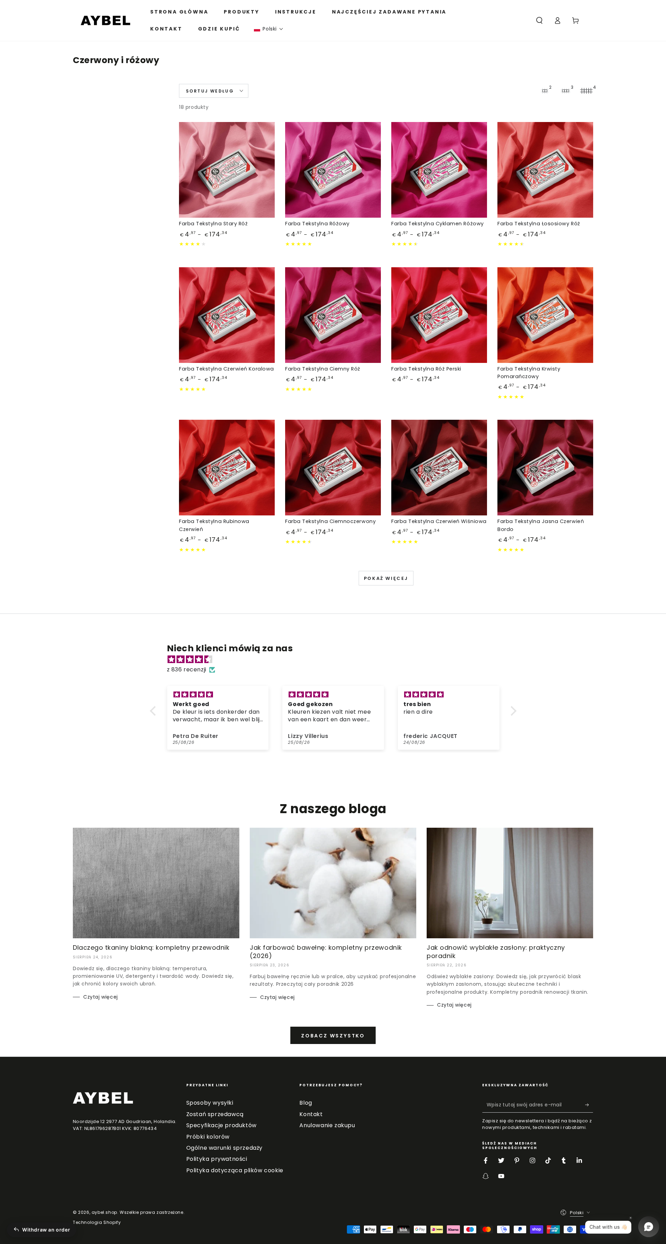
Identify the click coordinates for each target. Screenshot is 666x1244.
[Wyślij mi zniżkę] (589, 1104)
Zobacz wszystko (333, 1035)
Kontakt (311, 1114)
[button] (268, 29)
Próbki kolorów (208, 1137)
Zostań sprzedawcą (215, 1114)
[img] (336, 659)
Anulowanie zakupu (327, 1125)
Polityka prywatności (216, 1159)
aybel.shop (104, 1212)
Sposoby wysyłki (209, 1103)
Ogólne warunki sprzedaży (224, 1148)
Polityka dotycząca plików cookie (234, 1170)
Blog (305, 1103)
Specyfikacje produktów (221, 1125)
